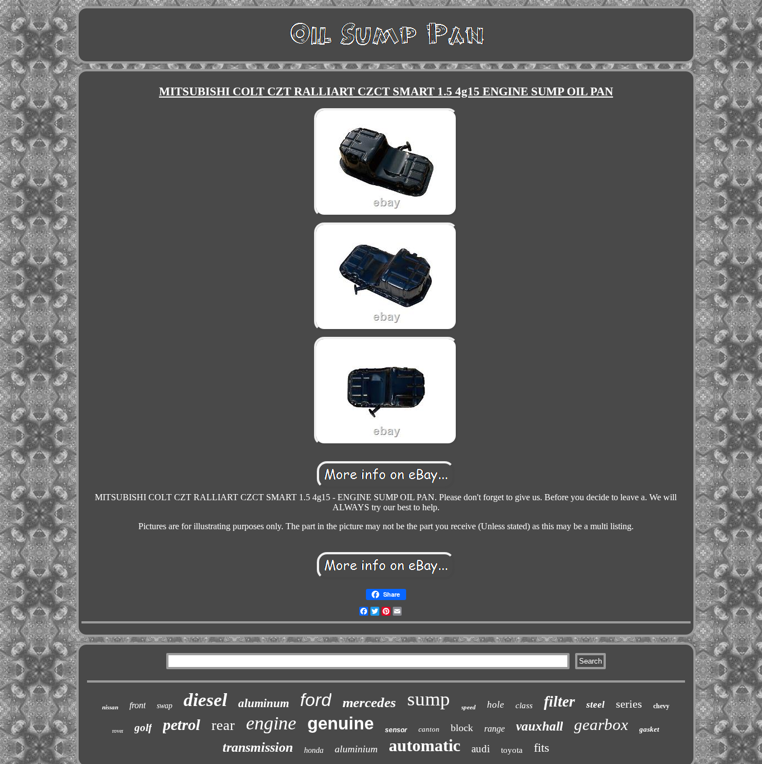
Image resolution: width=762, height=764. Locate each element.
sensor (396, 730)
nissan (110, 707)
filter (559, 701)
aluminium (356, 749)
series (629, 704)
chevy (661, 706)
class (524, 705)
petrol (181, 724)
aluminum (263, 703)
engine (271, 723)
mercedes (369, 702)
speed (468, 707)
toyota (512, 750)
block (462, 727)
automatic (424, 745)
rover (117, 731)
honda (314, 750)
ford (315, 700)
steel (595, 704)
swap (164, 706)
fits (541, 748)
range (494, 728)
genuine (340, 723)
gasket (649, 729)
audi (480, 749)
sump (428, 699)
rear (223, 725)
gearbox (601, 724)
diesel (205, 700)
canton (429, 729)
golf (143, 727)
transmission (258, 747)
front (137, 705)
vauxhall (539, 726)
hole (495, 704)
